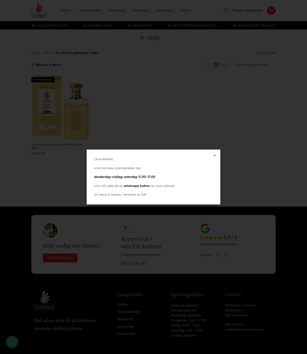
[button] (214, 155)
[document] (153, 177)
